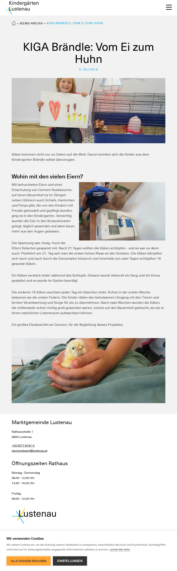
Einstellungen (70, 561)
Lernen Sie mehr (120, 549)
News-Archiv (31, 23)
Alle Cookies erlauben (28, 561)
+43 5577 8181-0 (23, 445)
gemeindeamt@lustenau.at (29, 451)
